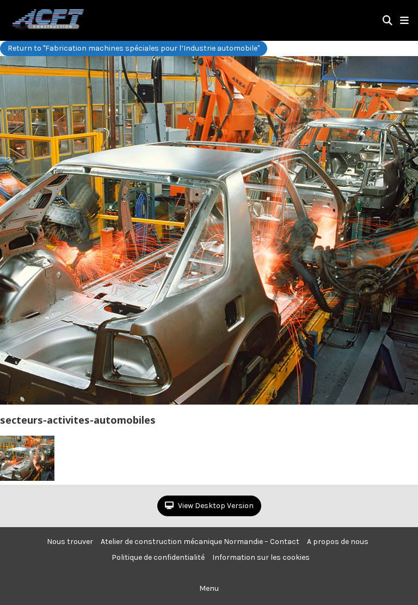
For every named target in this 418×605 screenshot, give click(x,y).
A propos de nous (337, 541)
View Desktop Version (215, 505)
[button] (404, 20)
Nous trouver (70, 541)
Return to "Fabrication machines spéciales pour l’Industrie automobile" (134, 48)
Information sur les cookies (261, 557)
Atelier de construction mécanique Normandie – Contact (200, 541)
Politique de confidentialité (158, 557)
